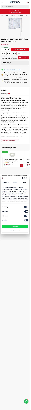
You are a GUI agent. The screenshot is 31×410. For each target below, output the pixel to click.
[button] (27, 2)
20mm (3, 53)
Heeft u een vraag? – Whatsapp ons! (12, 69)
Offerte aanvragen (23, 57)
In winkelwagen (20, 49)
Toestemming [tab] (5, 182)
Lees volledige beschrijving (9, 140)
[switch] (26, 211)
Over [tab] (24, 182)
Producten (7, 15)
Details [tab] (15, 182)
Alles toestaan (15, 226)
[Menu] (3, 2)
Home (2, 15)
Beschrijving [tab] (4, 90)
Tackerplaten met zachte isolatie (20, 175)
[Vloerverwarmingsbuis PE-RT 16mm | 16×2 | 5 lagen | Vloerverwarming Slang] (12, 154)
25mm (8, 53)
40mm (19, 53)
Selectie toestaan (15, 230)
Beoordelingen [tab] (5, 93)
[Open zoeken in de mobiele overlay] (15, 7)
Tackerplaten (10, 175)
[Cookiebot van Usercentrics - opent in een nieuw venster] (22, 178)
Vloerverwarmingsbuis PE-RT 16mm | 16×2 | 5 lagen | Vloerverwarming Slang (13, 160)
